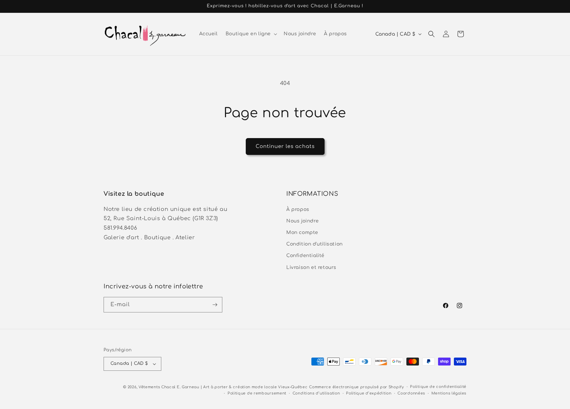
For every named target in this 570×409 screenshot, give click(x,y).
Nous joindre (302, 220)
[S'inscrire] (214, 304)
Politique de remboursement (257, 393)
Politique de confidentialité (438, 387)
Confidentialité (305, 255)
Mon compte (302, 232)
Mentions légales (448, 393)
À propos (297, 209)
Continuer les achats (285, 146)
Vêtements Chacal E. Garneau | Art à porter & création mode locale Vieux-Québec (223, 387)
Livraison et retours (311, 267)
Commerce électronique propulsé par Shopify (356, 387)
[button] (251, 34)
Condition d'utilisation (314, 243)
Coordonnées (411, 393)
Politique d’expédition (368, 393)
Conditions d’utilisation (316, 393)
